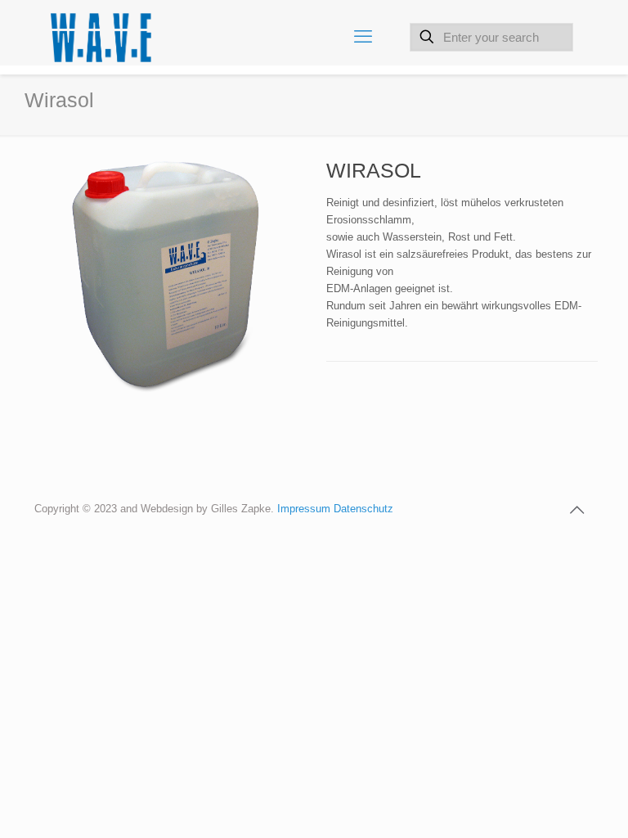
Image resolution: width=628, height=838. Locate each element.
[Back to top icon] (576, 510)
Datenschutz (363, 508)
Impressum (305, 508)
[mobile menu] (363, 37)
